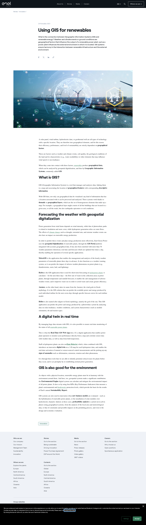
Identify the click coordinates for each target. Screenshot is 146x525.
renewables (78, 165)
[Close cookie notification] (143, 506)
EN (118, 4)
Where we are (18, 462)
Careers (86, 4)
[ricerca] (124, 3)
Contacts (47, 462)
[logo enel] (6, 4)
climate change (54, 232)
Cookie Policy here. (69, 510)
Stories (69, 4)
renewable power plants (58, 327)
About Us (60, 4)
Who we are (17, 438)
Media (78, 4)
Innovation (43, 424)
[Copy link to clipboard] (53, 57)
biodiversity (62, 387)
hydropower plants (96, 272)
